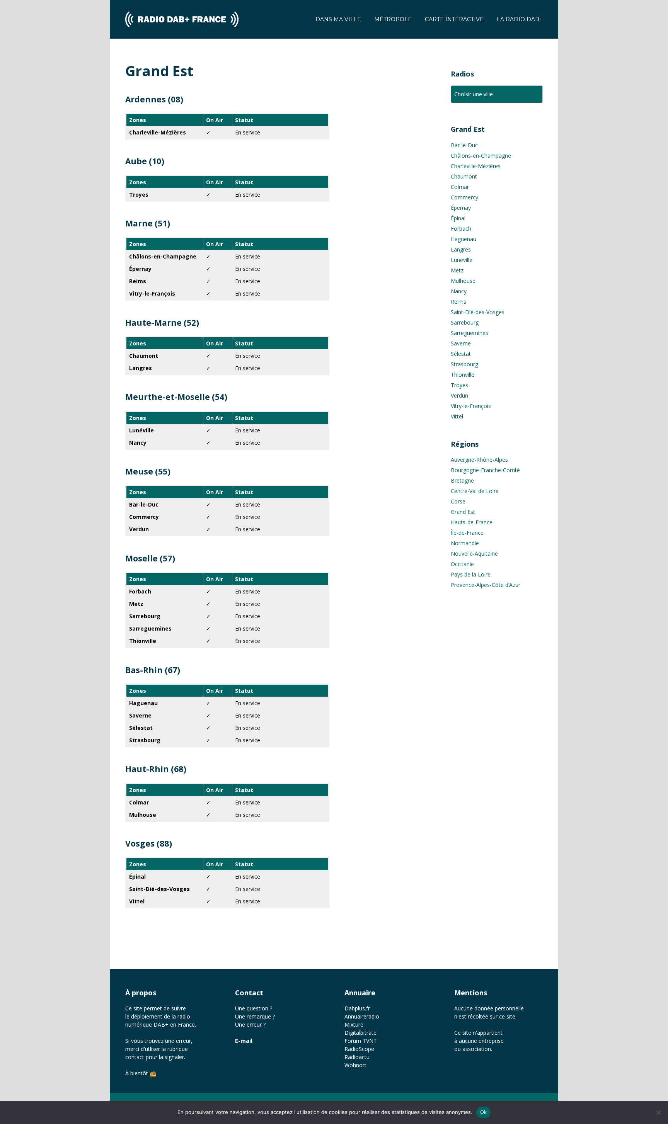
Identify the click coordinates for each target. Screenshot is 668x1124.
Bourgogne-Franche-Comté (485, 470)
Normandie (465, 543)
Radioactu (357, 1057)
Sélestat (461, 353)
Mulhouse (463, 280)
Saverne (461, 343)
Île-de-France (467, 532)
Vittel (457, 416)
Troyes (459, 385)
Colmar (460, 186)
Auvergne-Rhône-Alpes (479, 459)
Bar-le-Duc (464, 145)
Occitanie (462, 564)
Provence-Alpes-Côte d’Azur (485, 584)
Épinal (458, 218)
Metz (457, 270)
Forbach (461, 228)
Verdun (459, 395)
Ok (483, 1112)
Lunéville (461, 260)
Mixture (353, 1024)
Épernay (461, 207)
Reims (458, 301)
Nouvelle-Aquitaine (474, 553)
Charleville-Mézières (476, 166)
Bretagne (462, 480)
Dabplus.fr (357, 1008)
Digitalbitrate (360, 1032)
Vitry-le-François (471, 406)
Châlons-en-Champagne (481, 155)
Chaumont (464, 176)
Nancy (459, 291)
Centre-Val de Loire (475, 491)
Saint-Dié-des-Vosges (477, 312)
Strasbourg (464, 364)
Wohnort (355, 1065)
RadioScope (359, 1049)
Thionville (462, 374)
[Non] (658, 1112)
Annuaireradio (361, 1016)
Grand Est (463, 511)
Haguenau (463, 239)
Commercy (464, 197)
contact (134, 1057)
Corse (458, 501)
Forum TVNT (360, 1040)
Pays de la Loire (471, 574)
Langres (461, 249)
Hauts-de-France (471, 522)
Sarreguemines (469, 333)
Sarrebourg (465, 322)
